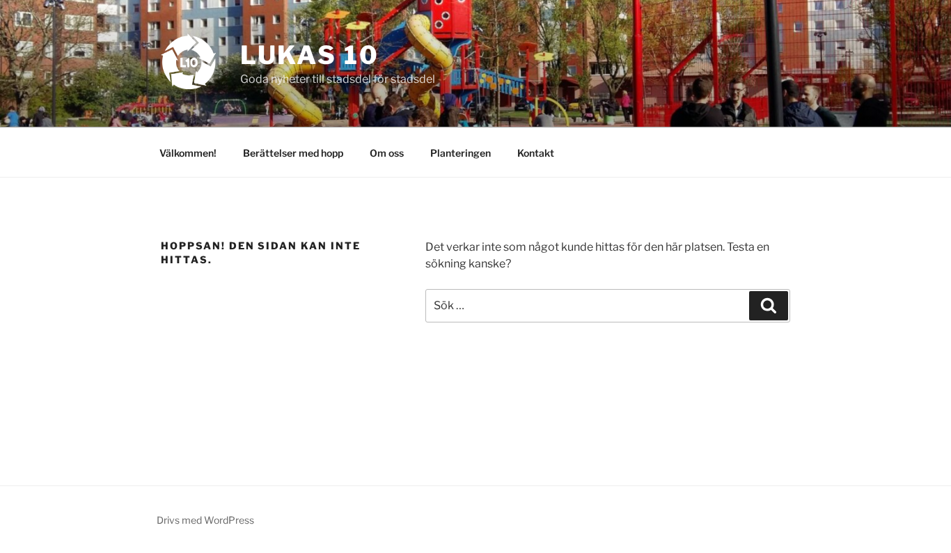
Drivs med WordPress (205, 520)
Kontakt (535, 153)
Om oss (387, 153)
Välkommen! (188, 153)
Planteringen (460, 153)
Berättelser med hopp (293, 153)
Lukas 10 (309, 55)
